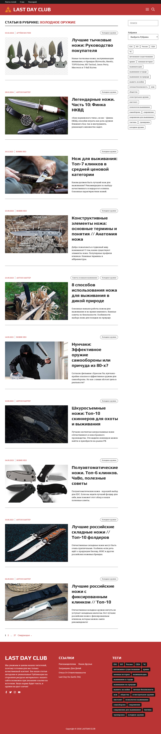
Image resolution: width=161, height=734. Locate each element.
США (153, 46)
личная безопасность (138, 87)
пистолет (133, 102)
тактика (132, 122)
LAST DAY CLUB (32, 9)
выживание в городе (138, 72)
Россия (145, 46)
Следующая (25, 635)
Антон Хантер (23, 92)
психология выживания (139, 107)
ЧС (130, 51)
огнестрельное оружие (139, 97)
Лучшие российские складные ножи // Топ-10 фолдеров (93, 532)
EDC (131, 46)
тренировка (145, 122)
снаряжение (149, 112)
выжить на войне (136, 82)
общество (133, 92)
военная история (145, 62)
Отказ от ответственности (72, 672)
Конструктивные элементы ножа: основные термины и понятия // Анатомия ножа (94, 228)
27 (15, 635)
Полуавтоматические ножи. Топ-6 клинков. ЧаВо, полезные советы (95, 475)
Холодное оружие (58, 22)
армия (132, 62)
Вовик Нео (21, 151)
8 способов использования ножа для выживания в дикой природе (94, 292)
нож (152, 87)
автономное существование (141, 56)
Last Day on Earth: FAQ (70, 676)
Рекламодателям (67, 664)
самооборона (134, 112)
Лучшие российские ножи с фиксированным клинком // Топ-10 (93, 593)
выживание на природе (139, 77)
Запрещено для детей (70, 668)
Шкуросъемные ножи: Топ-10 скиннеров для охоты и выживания (95, 415)
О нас (22, 2)
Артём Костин (23, 33)
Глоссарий (32, 2)
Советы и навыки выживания (84, 278)
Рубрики (132, 32)
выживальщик (135, 67)
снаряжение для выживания (141, 117)
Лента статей (10, 2)
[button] (153, 9)
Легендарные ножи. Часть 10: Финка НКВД (93, 104)
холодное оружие (136, 127)
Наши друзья (85, 664)
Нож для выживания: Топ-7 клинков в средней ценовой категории (94, 166)
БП (137, 46)
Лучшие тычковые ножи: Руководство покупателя (92, 45)
